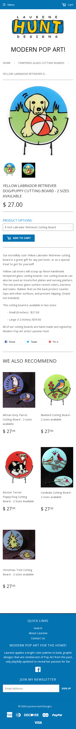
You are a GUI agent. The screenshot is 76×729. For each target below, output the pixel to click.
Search (38, 628)
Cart (70, 4)
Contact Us (38, 638)
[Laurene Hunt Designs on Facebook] (38, 670)
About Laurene (38, 633)
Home (7, 63)
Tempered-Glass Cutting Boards (41, 63)
